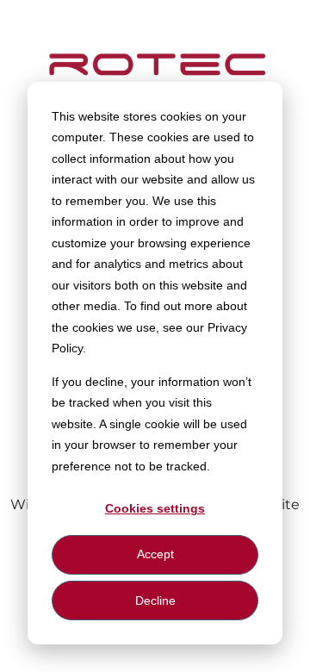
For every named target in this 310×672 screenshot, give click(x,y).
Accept (155, 554)
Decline (155, 600)
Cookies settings (155, 508)
